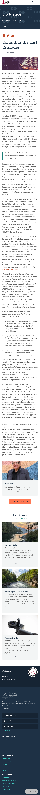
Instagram (5, 751)
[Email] (12, 36)
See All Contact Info (8, 731)
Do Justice (11, 8)
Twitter (4, 748)
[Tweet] (8, 36)
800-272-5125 (11, 715)
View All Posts (19, 519)
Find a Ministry (6, 761)
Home (4, 8)
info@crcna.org (13, 721)
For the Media (6, 786)
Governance (6, 789)
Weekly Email (6, 739)
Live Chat (9, 726)
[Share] (4, 36)
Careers (4, 770)
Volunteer (5, 767)
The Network (6, 742)
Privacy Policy (6, 708)
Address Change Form (9, 780)
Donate (4, 764)
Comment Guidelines (8, 783)
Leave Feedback (20, 501)
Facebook (5, 745)
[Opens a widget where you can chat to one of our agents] (31, 791)
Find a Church (6, 758)
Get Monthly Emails (11, 21)
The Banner (5, 777)
